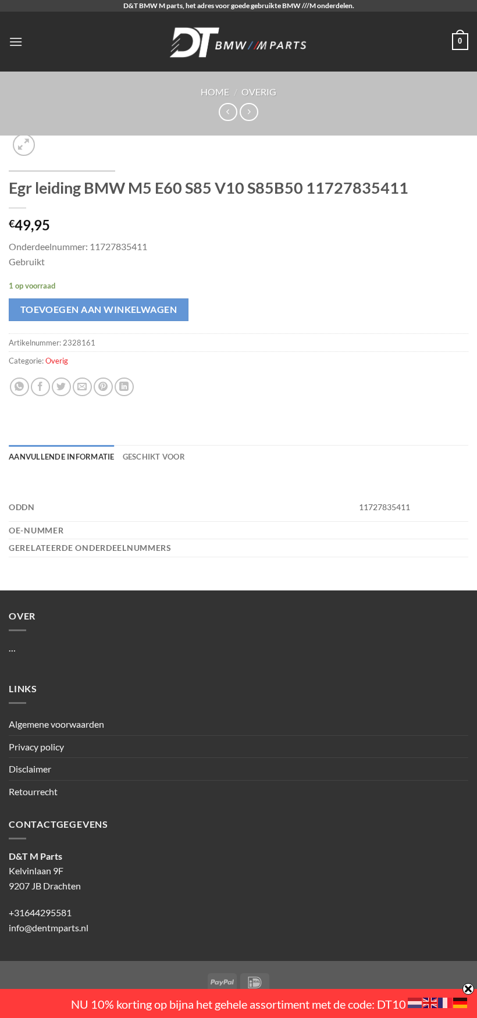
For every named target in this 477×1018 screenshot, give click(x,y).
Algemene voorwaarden (56, 723)
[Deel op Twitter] (61, 387)
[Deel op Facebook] (40, 387)
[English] (430, 1001)
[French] (445, 1001)
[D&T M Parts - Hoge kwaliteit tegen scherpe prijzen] (238, 42)
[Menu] (16, 41)
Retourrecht (33, 791)
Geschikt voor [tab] (154, 456)
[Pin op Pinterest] (103, 387)
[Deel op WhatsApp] (19, 387)
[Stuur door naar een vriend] (82, 387)
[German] (460, 1001)
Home (215, 91)
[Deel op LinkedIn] (124, 387)
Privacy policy (36, 746)
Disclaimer (30, 768)
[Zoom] (24, 145)
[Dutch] (415, 1001)
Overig (258, 91)
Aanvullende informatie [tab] (62, 456)
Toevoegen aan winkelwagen (98, 309)
